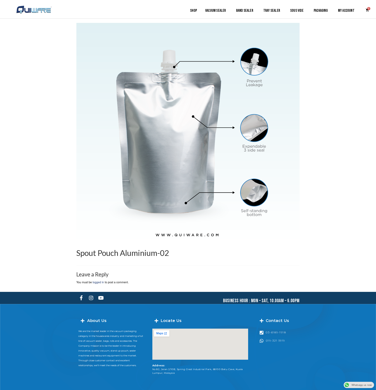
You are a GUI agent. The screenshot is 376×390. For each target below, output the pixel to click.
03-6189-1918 (276, 332)
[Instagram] (91, 298)
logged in (98, 282)
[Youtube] (101, 298)
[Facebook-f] (81, 298)
